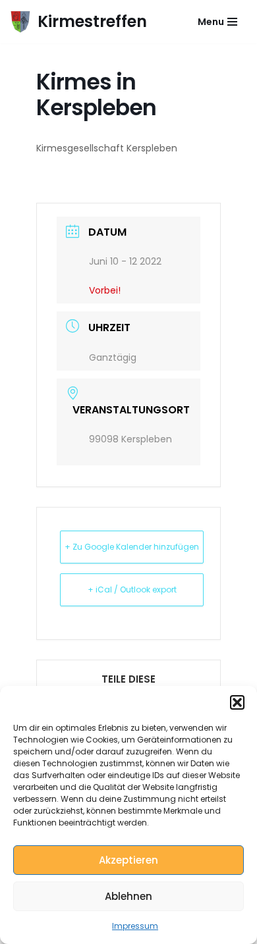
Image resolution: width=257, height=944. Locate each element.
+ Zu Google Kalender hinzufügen (132, 546)
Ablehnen (128, 896)
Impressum (135, 925)
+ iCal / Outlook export (132, 589)
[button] (237, 702)
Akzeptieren (128, 860)
